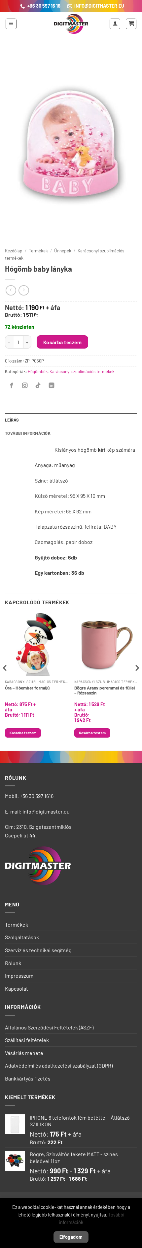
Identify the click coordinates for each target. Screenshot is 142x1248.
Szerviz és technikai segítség (38, 950)
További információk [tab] (28, 433)
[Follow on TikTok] (38, 386)
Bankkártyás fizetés (28, 1078)
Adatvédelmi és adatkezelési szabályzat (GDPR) (59, 1065)
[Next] (137, 681)
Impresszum (19, 975)
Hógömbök (38, 371)
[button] (11, 24)
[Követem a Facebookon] (11, 386)
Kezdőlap (13, 250)
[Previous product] (23, 290)
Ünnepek (62, 250)
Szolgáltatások (22, 937)
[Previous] (5, 681)
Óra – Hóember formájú (27, 687)
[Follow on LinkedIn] (51, 386)
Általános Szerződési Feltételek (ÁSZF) (49, 1027)
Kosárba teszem (62, 342)
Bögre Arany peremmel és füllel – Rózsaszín (104, 690)
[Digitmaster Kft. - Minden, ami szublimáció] (71, 23)
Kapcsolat (16, 988)
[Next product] (11, 290)
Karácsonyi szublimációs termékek (82, 371)
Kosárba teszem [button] (23, 733)
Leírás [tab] (12, 420)
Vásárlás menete (24, 1053)
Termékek (38, 250)
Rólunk (13, 963)
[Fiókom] (115, 24)
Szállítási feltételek (27, 1040)
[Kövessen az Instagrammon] (24, 386)
